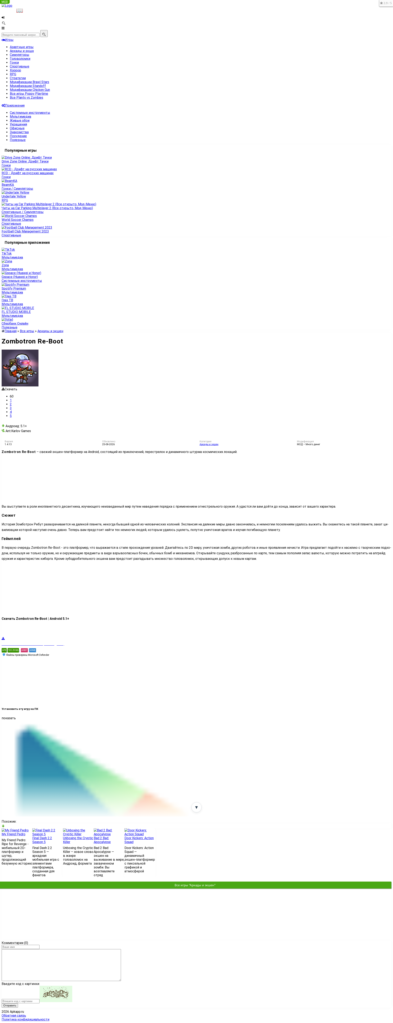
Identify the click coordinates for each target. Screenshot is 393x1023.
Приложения (15, 105)
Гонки (14, 62)
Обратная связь (14, 1015)
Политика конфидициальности (25, 1019)
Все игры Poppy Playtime (29, 94)
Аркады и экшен (209, 444)
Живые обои (19, 120)
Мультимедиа (20, 117)
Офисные (17, 128)
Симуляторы (19, 55)
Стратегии (18, 78)
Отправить (9, 1005)
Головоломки (20, 59)
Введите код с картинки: (21, 984)
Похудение (18, 136)
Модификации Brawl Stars (29, 82)
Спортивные (19, 66)
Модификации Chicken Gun (30, 90)
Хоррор (15, 70)
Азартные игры (22, 47)
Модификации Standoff (28, 86)
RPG (13, 74)
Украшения (18, 124)
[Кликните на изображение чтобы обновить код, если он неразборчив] (56, 1001)
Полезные (18, 140)
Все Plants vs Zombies (26, 97)
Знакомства (19, 132)
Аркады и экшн (22, 51)
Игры (9, 40)
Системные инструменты (30, 113)
